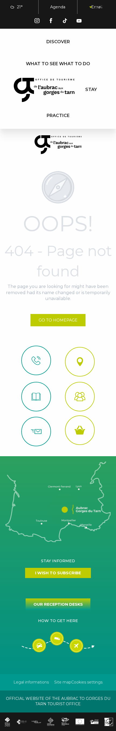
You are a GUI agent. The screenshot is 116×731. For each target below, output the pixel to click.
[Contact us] (36, 360)
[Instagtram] (37, 21)
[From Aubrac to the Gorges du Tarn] (44, 90)
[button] (86, 7)
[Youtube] (79, 21)
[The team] (80, 396)
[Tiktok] (65, 21)
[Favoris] (99, 7)
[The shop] (80, 430)
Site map (62, 682)
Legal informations (31, 682)
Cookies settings (87, 682)
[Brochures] (36, 396)
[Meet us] (80, 361)
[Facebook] (51, 21)
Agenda (57, 7)
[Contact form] (36, 431)
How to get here (58, 620)
